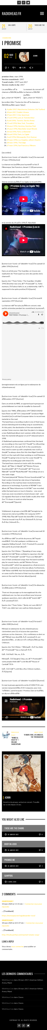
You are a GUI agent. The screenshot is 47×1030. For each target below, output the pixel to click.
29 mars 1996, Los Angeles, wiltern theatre (23, 140)
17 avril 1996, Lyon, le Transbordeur (20, 118)
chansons (6, 38)
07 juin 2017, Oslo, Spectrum (18, 115)
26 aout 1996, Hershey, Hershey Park (21, 126)
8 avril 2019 (12, 882)
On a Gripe (12, 25)
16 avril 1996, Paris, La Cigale (18, 134)
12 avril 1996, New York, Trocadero (20, 123)
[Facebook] (19, 2)
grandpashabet (8, 901)
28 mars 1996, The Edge (16, 143)
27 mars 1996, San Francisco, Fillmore (21, 145)
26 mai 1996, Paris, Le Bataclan (19, 132)
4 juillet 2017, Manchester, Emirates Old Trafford (26, 109)
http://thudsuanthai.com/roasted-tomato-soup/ (20, 935)
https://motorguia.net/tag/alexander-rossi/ (18, 916)
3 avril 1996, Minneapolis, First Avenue (22, 137)
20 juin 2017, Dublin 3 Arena (18, 112)
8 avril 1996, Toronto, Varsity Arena (20, 120)
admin (35, 55)
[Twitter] (28, 2)
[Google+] (23, 2)
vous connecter (17, 946)
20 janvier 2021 (13, 834)
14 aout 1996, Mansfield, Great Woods (22, 129)
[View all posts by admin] (25, 56)
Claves (20, 997)
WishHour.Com (8, 980)
